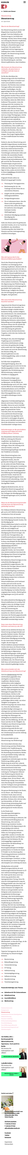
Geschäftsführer (10, 998)
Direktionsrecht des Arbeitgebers (11, 1014)
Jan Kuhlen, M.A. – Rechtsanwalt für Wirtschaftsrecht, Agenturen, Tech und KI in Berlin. (10, 1041)
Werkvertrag (8, 1001)
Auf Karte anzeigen (10, 1121)
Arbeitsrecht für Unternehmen (15, 992)
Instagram (8, 1137)
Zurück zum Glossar (10, 11)
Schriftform (11, 172)
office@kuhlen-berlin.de (12, 1128)
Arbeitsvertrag (6, 546)
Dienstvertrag (5, 1012)
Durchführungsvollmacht (9, 1025)
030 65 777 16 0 (11, 1123)
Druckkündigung (6, 1023)
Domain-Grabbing (6, 1018)
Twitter (7, 1135)
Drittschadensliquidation (9, 1021)
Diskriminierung (6, 1016)
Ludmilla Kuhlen (6, 1063)
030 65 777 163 (10, 1126)
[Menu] (24, 2)
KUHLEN (5, 2)
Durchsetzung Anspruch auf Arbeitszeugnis (9, 1028)
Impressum (8, 1142)
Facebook (8, 1133)
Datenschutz (9, 1144)
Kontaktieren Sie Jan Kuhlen (11, 1056)
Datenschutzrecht (6, 1008)
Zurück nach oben (6, 1093)
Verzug (12, 374)
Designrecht (5, 1010)
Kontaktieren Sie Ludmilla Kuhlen (11, 1074)
